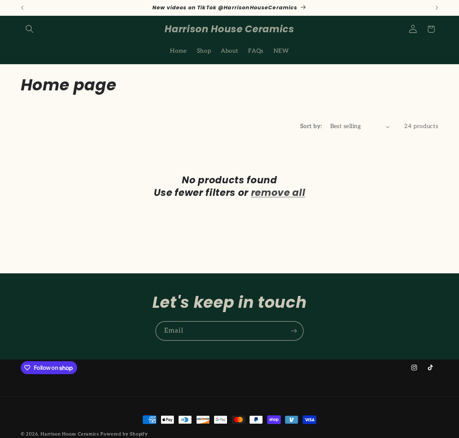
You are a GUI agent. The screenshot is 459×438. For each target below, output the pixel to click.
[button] (30, 29)
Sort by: (311, 126)
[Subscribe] (294, 331)
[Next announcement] (437, 8)
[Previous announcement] (22, 8)
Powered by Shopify (124, 434)
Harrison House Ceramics (70, 434)
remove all (278, 193)
